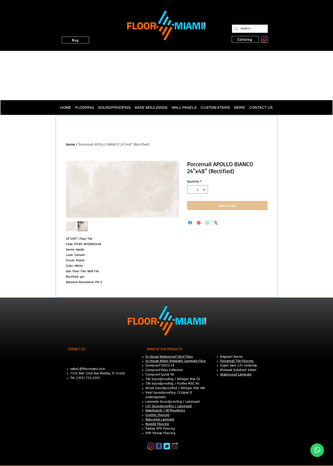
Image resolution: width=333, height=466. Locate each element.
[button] (75, 40)
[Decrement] (190, 190)
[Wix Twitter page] (166, 446)
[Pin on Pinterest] (198, 222)
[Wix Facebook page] (158, 446)
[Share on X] (216, 222)
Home (70, 144)
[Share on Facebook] (190, 222)
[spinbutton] (197, 190)
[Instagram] (264, 39)
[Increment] (204, 190)
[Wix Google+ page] (174, 446)
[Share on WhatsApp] (207, 222)
